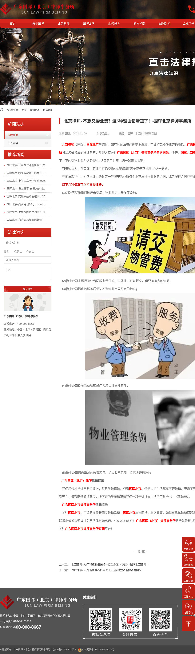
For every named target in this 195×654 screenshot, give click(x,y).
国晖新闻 (47, 110)
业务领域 (63, 23)
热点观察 (13, 143)
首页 (13, 23)
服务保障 (114, 23)
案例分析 (164, 23)
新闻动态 (139, 23)
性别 (6, 251)
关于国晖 (38, 23)
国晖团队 (88, 23)
